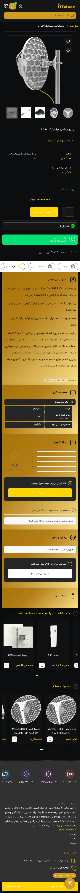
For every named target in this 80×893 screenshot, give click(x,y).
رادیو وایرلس (62, 140)
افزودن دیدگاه (42, 492)
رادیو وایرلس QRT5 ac (18, 655)
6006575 (59, 868)
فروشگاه (73, 843)
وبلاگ (73, 839)
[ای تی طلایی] (66, 6)
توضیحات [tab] (65, 266)
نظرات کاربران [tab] (10, 266)
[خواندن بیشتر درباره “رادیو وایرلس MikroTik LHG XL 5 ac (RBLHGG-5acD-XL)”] (14, 739)
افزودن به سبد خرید (42, 212)
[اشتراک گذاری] (68, 50)
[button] (77, 665)
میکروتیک (74, 26)
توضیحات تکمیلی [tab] (39, 266)
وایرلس (49, 380)
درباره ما (73, 834)
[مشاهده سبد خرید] (12, 6)
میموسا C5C (53, 655)
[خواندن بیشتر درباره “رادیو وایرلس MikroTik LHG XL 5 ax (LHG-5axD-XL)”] (50, 739)
